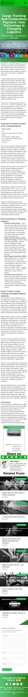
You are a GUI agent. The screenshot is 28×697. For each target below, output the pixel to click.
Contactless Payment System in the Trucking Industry (12, 134)
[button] (25, 3)
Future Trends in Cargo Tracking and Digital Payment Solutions (12, 139)
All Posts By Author (15, 469)
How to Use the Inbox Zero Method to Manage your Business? (11, 541)
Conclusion (4, 142)
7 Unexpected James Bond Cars (13, 517)
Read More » (5, 497)
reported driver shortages (7, 104)
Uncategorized (20, 36)
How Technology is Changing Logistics (11, 136)
